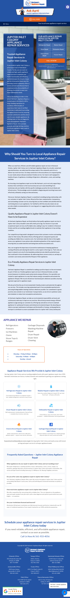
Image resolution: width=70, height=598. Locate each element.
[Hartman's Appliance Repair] (35, 3)
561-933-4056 (42, 536)
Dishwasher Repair (58, 49)
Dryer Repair (44, 49)
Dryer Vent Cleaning (33, 339)
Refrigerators (12, 325)
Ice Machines (11, 332)
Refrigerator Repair (44, 45)
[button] (67, 7)
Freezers (10, 328)
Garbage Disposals (36, 325)
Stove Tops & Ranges (12, 339)
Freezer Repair (58, 54)
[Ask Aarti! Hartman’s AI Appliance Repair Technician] (35, 11)
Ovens (9, 335)
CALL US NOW (51, 60)
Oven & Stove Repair (44, 54)
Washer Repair (58, 45)
